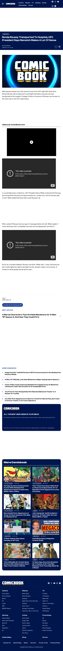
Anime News (25, 618)
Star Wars (45, 623)
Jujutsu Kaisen (26, 625)
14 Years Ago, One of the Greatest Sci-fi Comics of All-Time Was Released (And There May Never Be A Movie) (45, 565)
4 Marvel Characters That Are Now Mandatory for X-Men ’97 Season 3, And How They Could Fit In (29, 316)
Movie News (25, 593)
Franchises (46, 615)
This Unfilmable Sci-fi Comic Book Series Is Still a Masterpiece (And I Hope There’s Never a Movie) (16, 564)
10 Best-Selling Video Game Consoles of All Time (14, 539)
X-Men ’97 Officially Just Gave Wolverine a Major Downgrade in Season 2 (32, 379)
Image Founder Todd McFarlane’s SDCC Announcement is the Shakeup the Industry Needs (33, 373)
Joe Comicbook (7, 45)
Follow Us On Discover (12, 305)
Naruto (24, 628)
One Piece (25, 633)
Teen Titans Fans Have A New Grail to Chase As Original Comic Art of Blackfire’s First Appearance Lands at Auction (45, 488)
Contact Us (7, 643)
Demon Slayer (26, 623)
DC (3, 601)
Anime (44, 3)
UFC (10, 299)
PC (3, 630)
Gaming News (6, 618)
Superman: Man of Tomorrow (30, 611)
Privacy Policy (51, 427)
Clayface (24, 603)
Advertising (17, 643)
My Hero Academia (27, 630)
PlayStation (5, 628)
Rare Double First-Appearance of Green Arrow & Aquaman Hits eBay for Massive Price (17, 515)
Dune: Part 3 (25, 606)
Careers (33, 643)
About (26, 643)
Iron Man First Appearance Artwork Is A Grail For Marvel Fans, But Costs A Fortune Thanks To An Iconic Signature (32, 400)
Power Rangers (46, 628)
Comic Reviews (6, 596)
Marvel (4, 598)
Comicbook (6, 34)
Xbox (3, 625)
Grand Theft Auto (47, 630)
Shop (24, 637)
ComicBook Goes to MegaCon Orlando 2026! (43, 539)
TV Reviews (45, 596)
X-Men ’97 (45, 601)
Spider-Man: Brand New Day (30, 601)
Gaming (37, 3)
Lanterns (44, 606)
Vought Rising (46, 608)
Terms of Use (35, 427)
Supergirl (24, 598)
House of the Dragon (48, 603)
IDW (3, 606)
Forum (30, 5)
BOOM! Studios (6, 608)
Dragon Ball (25, 620)
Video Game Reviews (8, 620)
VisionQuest (45, 611)
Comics (21, 3)
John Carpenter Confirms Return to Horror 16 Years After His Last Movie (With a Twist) (44, 515)
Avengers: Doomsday (28, 608)
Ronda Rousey (5, 299)
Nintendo (4, 623)
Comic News (5, 593)
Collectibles (23, 5)
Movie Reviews (26, 596)
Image (4, 603)
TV (33, 3)
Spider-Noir (45, 598)
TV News (44, 593)
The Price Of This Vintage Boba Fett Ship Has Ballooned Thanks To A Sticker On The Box (30, 393)
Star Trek (44, 625)
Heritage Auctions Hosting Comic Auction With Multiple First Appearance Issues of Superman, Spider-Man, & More (16, 488)
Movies (27, 3)
